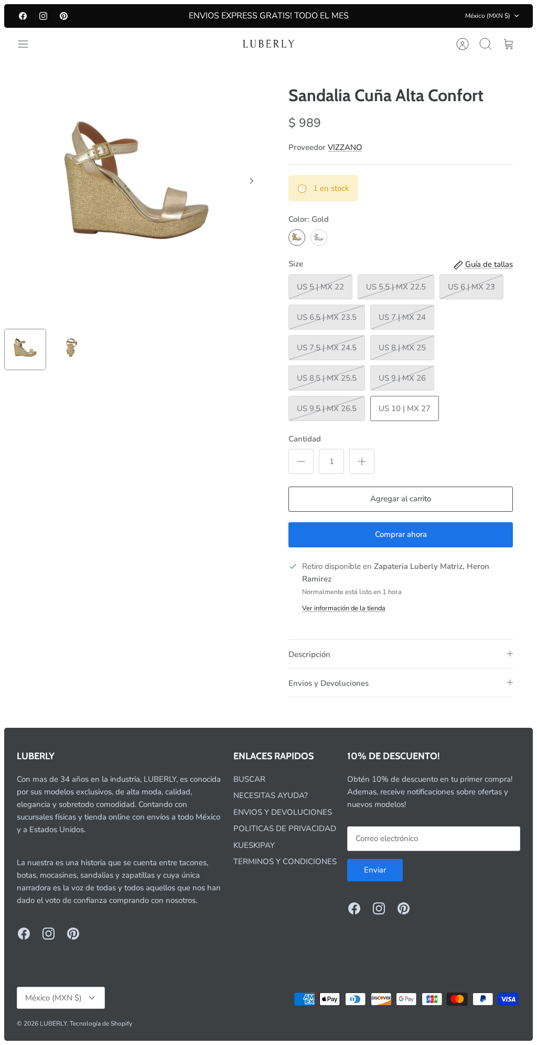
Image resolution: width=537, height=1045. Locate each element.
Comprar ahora (401, 534)
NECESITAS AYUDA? (270, 795)
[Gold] (296, 237)
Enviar (375, 870)
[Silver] (318, 237)
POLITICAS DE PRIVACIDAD (284, 828)
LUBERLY (53, 1023)
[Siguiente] (251, 180)
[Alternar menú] (28, 44)
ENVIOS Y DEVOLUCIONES (282, 812)
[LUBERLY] (268, 44)
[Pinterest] (63, 16)
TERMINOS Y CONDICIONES (285, 861)
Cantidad (304, 439)
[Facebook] (23, 16)
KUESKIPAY (254, 845)
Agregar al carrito (400, 498)
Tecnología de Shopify (101, 1023)
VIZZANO (345, 147)
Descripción (309, 654)
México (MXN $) (487, 16)
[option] (136, 192)
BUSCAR (249, 779)
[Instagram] (43, 16)
